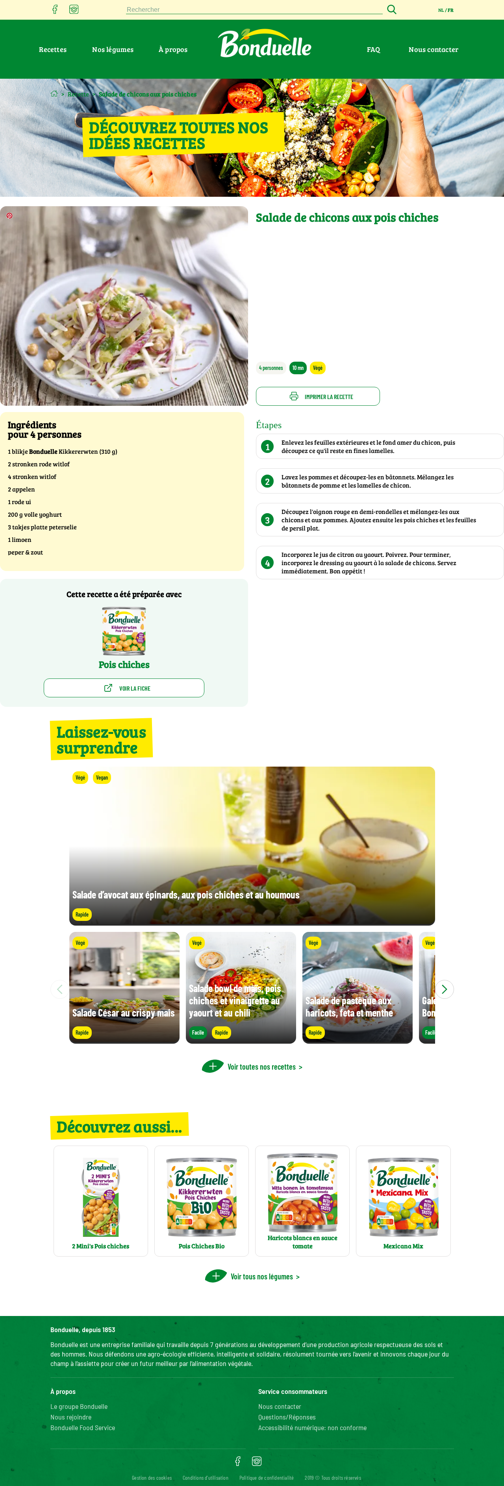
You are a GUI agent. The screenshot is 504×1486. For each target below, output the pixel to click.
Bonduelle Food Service (82, 1427)
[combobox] (254, 10)
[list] (252, 989)
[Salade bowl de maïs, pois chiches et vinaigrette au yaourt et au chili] (241, 1040)
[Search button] (390, 10)
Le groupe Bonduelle (78, 1406)
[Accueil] (54, 93)
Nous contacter (433, 49)
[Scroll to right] (444, 989)
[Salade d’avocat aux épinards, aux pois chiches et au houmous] (252, 922)
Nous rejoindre (70, 1416)
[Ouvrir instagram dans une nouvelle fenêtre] (74, 11)
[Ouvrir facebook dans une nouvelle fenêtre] (55, 11)
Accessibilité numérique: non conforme (312, 1427)
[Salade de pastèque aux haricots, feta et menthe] (357, 1040)
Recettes (53, 49)
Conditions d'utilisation (205, 1477)
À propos (173, 49)
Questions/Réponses (287, 1416)
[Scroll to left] (59, 989)
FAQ (373, 49)
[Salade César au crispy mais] (124, 1040)
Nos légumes (112, 49)
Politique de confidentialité (266, 1477)
